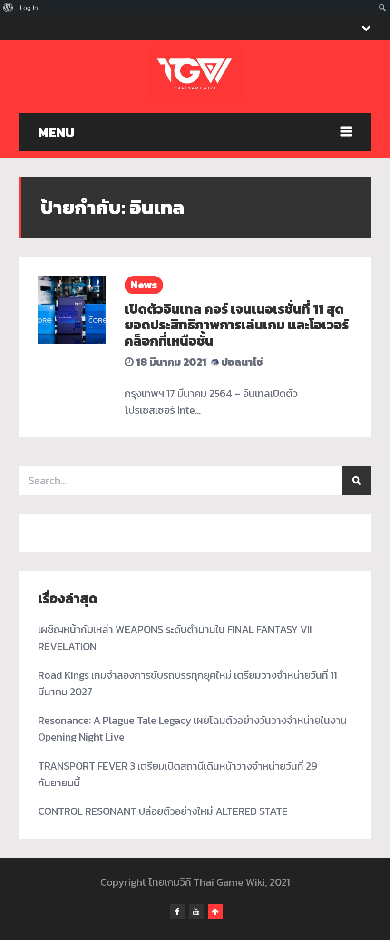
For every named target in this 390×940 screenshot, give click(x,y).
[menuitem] (8, 7)
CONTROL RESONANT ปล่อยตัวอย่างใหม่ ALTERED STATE (163, 811)
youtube (196, 911)
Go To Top (215, 911)
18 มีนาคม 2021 (170, 362)
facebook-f (177, 911)
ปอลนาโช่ (241, 362)
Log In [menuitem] (29, 7)
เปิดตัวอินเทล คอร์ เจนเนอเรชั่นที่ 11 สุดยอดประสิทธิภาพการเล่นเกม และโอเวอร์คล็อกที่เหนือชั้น (237, 325)
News (143, 285)
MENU (56, 132)
